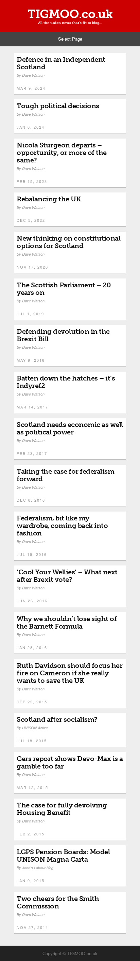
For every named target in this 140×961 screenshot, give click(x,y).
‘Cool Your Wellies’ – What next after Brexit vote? (67, 576)
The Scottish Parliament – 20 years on (63, 289)
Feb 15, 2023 (32, 181)
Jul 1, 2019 (30, 313)
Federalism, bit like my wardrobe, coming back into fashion (62, 525)
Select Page (70, 38)
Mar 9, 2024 (31, 88)
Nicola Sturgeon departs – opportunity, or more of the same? (62, 152)
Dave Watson (33, 75)
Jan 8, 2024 (31, 127)
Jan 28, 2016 (32, 647)
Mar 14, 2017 (32, 407)
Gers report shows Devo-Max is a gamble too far (70, 762)
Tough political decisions (58, 106)
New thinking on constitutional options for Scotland (68, 242)
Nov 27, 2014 (32, 927)
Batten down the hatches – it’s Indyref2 (66, 382)
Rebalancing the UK (49, 199)
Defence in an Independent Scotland (61, 63)
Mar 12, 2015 (32, 787)
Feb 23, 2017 (32, 453)
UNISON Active (35, 727)
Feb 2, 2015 (31, 833)
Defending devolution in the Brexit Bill (63, 335)
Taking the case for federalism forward (65, 475)
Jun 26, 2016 (32, 600)
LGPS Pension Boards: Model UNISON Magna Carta (63, 855)
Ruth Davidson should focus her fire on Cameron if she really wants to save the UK (69, 673)
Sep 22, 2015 (32, 701)
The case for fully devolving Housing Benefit (62, 809)
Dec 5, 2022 (31, 220)
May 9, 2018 (31, 360)
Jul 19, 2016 (32, 554)
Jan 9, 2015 (31, 880)
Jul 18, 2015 (32, 740)
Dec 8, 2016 (31, 500)
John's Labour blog (37, 867)
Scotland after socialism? (57, 719)
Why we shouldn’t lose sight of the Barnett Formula (67, 622)
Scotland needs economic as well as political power (70, 428)
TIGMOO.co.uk (70, 14)
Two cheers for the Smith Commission (58, 902)
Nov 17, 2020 (32, 267)
